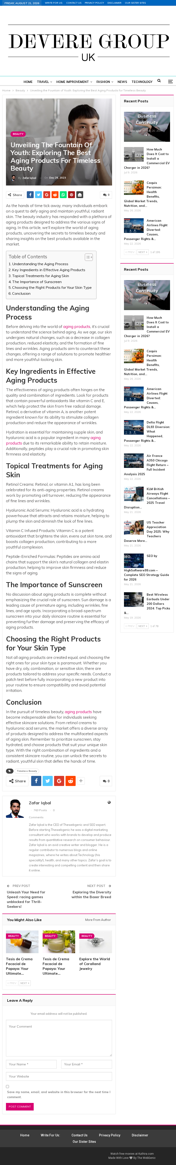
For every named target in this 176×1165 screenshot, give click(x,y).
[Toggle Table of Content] (86, 257)
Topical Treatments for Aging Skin (40, 275)
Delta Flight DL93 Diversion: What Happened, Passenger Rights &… (147, 431)
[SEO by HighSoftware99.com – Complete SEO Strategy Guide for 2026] (134, 561)
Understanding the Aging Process (40, 264)
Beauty (18, 134)
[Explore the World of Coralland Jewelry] (95, 941)
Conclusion (21, 293)
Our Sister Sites (135, 2)
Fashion (103, 82)
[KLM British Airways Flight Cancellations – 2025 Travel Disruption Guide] (134, 494)
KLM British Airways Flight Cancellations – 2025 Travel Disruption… (147, 498)
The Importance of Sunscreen (37, 281)
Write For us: (54, 2)
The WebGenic (146, 1158)
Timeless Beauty (27, 770)
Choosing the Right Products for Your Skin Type (52, 287)
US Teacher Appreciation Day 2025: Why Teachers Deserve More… (146, 532)
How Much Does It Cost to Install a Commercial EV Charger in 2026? (147, 158)
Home (28, 82)
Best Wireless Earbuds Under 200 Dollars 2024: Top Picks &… (147, 604)
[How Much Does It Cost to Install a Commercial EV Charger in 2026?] (134, 154)
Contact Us (73, 2)
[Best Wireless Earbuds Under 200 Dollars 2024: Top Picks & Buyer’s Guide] (134, 599)
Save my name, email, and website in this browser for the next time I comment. (58, 1094)
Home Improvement (72, 82)
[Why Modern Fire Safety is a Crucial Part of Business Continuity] (147, 127)
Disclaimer (114, 2)
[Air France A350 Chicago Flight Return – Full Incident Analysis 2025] (134, 460)
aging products (76, 326)
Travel (43, 82)
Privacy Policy (94, 2)
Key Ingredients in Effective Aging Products (48, 269)
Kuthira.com (146, 1153)
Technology (142, 82)
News (122, 82)
